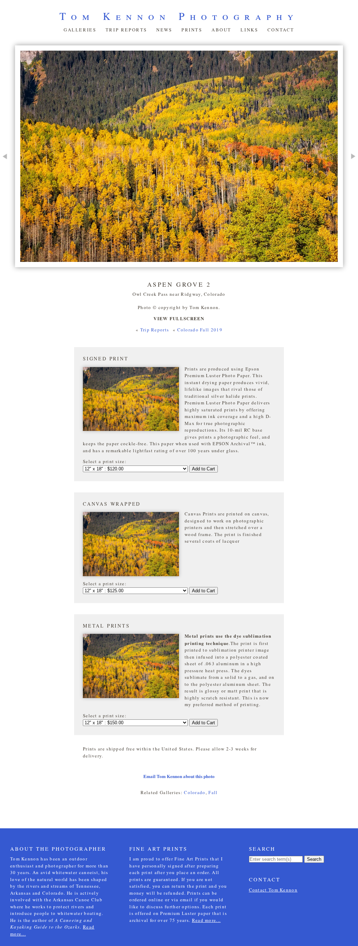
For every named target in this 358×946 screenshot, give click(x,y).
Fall (212, 792)
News (164, 30)
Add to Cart (203, 468)
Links (249, 30)
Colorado (194, 792)
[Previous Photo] (7, 180)
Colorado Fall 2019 (199, 330)
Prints (191, 30)
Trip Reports (126, 30)
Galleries (80, 30)
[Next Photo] (350, 180)
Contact (280, 30)
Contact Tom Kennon (273, 890)
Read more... (206, 920)
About (221, 30)
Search (314, 859)
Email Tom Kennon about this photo (179, 776)
